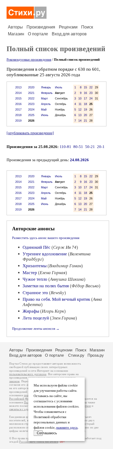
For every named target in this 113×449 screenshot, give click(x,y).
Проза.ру (96, 355)
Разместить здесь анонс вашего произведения (45, 238)
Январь (46, 87)
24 (91, 98)
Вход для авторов (69, 34)
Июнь (44, 115)
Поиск (87, 27)
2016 (18, 104)
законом (14, 381)
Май (44, 109)
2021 (31, 92)
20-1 (101, 147)
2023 (31, 104)
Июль (58, 87)
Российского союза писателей (38, 441)
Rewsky (57, 292)
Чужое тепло (35, 279)
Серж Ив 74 (64, 247)
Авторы (15, 27)
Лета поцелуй (36, 318)
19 (85, 109)
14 (79, 120)
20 (85, 115)
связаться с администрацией (27, 409)
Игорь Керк (53, 311)
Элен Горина (63, 318)
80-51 (78, 147)
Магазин (16, 34)
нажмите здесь (67, 427)
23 (91, 92)
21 (85, 120)
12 (79, 109)
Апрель (46, 104)
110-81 (65, 147)
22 (91, 87)
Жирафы (31, 311)
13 (79, 115)
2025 (31, 115)
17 (85, 98)
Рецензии (68, 27)
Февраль (47, 92)
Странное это (35, 292)
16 (85, 92)
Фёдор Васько (85, 285)
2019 (18, 120)
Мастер (30, 272)
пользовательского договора (27, 374)
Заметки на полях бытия (46, 285)
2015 (18, 98)
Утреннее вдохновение (45, 253)
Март (44, 98)
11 (80, 104)
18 (85, 104)
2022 (31, 98)
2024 (31, 109)
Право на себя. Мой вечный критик (56, 299)
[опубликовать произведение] (30, 133)
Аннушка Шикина (67, 279)
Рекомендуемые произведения (29, 59)
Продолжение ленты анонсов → (35, 329)
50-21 (90, 147)
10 (79, 98)
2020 (31, 87)
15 (85, 87)
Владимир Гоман (65, 265)
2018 (18, 115)
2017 (18, 109)
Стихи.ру (76, 355)
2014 (18, 92)
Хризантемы (35, 265)
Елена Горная (52, 272)
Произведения (41, 27)
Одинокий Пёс (36, 247)
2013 (18, 87)
